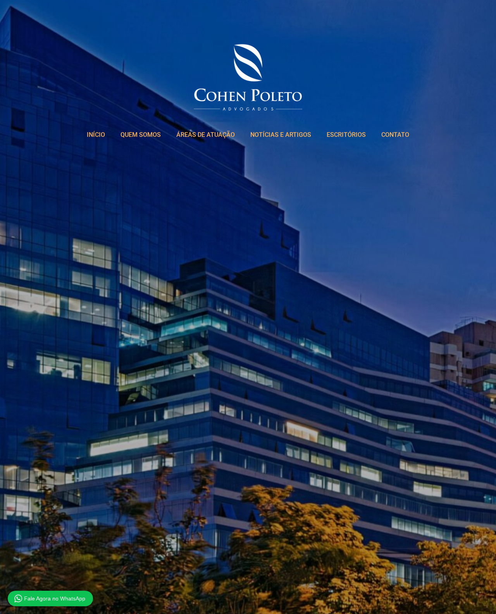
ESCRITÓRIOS (346, 134)
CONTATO (395, 134)
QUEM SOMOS (141, 134)
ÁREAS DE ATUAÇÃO (205, 134)
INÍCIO (96, 134)
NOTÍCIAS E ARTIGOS (280, 134)
